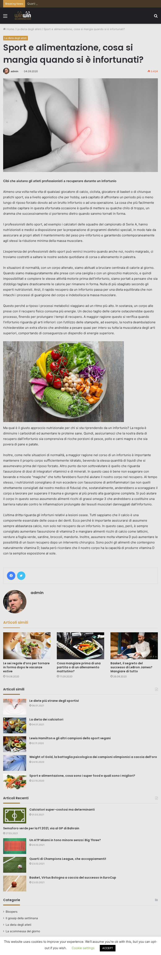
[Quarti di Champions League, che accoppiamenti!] (14, 865)
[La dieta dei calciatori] (14, 725)
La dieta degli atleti (29, 29)
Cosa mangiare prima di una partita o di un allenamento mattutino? (79, 667)
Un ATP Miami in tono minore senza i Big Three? (65, 840)
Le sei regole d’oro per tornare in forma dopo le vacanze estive (26, 667)
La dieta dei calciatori (46, 719)
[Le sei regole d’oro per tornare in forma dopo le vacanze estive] (27, 645)
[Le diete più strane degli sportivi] (14, 707)
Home (10, 29)
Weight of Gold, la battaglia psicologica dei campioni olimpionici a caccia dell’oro (93, 757)
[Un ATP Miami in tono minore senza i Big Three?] (14, 846)
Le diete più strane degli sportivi (54, 701)
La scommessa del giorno (23, 931)
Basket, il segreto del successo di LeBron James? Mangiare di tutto (131, 667)
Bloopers (11, 911)
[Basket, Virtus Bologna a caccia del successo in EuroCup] (14, 883)
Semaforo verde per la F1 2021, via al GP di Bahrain (41, 828)
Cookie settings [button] (83, 948)
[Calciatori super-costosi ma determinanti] (14, 815)
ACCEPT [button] (107, 948)
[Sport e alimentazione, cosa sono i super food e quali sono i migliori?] (14, 782)
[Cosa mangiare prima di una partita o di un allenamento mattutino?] (80, 645)
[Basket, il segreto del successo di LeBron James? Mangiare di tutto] (134, 645)
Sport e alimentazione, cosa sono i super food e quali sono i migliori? (82, 776)
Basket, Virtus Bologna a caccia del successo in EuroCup (72, 877)
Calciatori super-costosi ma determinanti (62, 809)
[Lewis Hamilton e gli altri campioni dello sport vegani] (14, 744)
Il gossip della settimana (22, 918)
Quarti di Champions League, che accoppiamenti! (59, 3)
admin (14, 71)
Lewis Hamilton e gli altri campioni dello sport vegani (70, 738)
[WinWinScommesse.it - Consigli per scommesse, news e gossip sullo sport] (23, 16)
